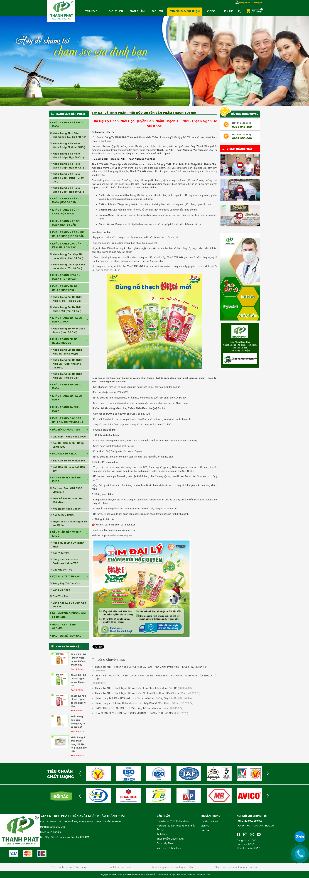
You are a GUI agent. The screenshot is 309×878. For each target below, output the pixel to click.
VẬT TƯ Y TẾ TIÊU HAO (66, 576)
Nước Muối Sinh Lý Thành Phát (68, 544)
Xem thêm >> (77, 668)
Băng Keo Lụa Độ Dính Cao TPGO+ (69, 604)
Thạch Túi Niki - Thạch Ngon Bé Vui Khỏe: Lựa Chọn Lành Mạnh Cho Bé (136, 688)
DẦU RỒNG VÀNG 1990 (66, 429)
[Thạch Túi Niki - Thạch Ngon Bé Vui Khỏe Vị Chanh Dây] (60, 658)
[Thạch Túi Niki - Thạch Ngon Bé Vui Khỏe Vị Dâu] (60, 700)
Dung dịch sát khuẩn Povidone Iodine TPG (66, 561)
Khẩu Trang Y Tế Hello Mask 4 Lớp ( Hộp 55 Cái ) (68, 165)
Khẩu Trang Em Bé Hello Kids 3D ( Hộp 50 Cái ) (67, 375)
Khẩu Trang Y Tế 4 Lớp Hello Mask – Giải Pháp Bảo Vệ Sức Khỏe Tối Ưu (136, 703)
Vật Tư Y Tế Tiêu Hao (169, 847)
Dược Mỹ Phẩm (165, 843)
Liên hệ (227, 11)
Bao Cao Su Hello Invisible (69, 460)
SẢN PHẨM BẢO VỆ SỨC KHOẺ (66, 533)
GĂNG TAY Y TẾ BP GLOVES (64, 626)
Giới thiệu (116, 11)
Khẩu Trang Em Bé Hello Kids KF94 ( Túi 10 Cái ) (67, 308)
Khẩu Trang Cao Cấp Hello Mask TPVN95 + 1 (67, 420)
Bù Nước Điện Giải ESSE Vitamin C (67, 489)
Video (211, 11)
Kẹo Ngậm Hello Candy (67, 508)
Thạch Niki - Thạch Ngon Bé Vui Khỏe (70, 523)
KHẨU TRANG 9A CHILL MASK (66, 408)
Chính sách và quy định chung (68, 867)
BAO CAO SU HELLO (64, 453)
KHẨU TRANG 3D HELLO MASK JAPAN (67, 319)
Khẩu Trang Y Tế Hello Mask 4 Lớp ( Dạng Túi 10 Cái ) (68, 177)
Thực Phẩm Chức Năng (170, 838)
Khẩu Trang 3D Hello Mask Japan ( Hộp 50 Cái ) (69, 330)
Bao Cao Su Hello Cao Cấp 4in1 (69, 468)
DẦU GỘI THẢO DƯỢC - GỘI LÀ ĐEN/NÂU (69, 614)
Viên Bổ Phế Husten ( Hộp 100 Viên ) (68, 500)
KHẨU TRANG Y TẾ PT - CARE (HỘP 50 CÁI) (66, 211)
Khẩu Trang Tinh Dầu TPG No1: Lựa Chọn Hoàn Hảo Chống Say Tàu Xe (136, 698)
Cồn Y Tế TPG (61, 552)
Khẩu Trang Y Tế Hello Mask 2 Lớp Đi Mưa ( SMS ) (69, 145)
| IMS (207, 874)
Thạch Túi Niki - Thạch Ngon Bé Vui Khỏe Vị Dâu (78, 701)
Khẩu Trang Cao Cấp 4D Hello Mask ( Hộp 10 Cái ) (68, 256)
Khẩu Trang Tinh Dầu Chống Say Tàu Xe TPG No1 (70, 134)
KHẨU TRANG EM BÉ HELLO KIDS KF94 (64, 288)
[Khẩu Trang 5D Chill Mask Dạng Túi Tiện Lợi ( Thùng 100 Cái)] (60, 741)
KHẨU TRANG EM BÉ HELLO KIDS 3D (64, 340)
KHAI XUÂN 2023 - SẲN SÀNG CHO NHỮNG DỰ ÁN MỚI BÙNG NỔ (134, 713)
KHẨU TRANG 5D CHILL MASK (66, 386)
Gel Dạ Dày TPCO (63, 515)
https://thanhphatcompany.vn (117, 535)
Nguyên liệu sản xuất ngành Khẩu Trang (176, 827)
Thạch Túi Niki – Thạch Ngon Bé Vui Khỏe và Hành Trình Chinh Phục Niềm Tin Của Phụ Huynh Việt (151, 666)
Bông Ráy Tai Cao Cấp (66, 583)
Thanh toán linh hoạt (119, 867)
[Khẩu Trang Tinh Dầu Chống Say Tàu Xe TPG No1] (60, 721)
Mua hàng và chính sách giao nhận (172, 867)
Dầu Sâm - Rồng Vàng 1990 (69, 436)
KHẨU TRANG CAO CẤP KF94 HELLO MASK (66, 245)
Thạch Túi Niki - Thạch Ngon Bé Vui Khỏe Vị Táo (78, 680)
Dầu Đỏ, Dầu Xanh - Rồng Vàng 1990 (68, 444)
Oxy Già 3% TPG (62, 569)
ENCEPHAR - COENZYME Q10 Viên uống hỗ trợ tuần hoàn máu (131, 708)
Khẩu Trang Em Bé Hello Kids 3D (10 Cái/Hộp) (67, 351)
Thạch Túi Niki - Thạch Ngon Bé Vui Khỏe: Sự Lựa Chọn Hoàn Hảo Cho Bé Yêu (140, 693)
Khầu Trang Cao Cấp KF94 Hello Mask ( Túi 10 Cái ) (69, 266)
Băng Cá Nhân (61, 589)
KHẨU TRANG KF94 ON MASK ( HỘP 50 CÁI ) (66, 276)
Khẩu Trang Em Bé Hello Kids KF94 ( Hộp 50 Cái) (67, 298)
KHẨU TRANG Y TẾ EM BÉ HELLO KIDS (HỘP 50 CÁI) (68, 234)
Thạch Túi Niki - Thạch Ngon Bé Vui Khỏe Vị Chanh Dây (78, 659)
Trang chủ (93, 11)
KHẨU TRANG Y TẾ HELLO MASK (68, 124)
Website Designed (196, 874)
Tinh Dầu (162, 833)
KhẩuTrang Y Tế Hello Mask (173, 820)
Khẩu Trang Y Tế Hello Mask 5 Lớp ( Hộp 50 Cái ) (68, 189)
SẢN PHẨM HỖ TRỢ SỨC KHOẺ (67, 479)
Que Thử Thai (61, 596)
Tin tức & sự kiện (209, 820)
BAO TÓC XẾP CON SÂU (66, 635)
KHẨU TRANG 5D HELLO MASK (67, 397)
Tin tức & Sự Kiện (185, 11)
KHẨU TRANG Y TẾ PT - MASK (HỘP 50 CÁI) (66, 200)
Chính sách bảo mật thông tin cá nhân (236, 867)
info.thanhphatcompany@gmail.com (117, 530)
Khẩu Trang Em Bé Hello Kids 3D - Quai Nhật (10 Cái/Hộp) (67, 363)
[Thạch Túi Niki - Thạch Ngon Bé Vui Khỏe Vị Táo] (60, 679)
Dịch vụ (157, 11)
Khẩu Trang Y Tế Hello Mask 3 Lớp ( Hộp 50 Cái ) (68, 155)
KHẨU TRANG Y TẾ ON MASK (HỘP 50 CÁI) (66, 222)
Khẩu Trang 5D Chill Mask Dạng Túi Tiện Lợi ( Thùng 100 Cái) (79, 744)
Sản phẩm (137, 11)
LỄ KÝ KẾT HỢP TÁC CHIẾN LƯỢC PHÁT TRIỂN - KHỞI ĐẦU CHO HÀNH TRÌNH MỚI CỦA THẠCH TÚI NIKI (156, 677)
